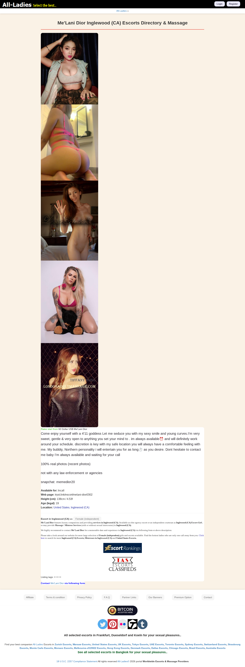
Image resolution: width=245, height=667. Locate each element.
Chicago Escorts (178, 648)
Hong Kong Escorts (118, 648)
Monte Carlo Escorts (41, 648)
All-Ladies (38, 644)
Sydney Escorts (194, 644)
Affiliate (30, 597)
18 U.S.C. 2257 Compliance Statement (76, 661)
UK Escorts (124, 644)
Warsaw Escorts (82, 644)
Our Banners (155, 597)
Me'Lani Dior (57, 583)
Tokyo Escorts (140, 644)
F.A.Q (107, 597)
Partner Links (129, 597)
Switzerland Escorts (215, 644)
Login (219, 3)
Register (233, 3)
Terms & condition (55, 597)
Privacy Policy (84, 597)
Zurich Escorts (63, 644)
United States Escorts (104, 644)
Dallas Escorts (159, 648)
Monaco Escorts (63, 648)
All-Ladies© (123, 661)
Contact (208, 597)
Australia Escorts (216, 648)
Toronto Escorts (174, 644)
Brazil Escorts (197, 648)
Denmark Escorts (140, 648)
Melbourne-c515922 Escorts (90, 648)
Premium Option (183, 597)
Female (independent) (87, 519)
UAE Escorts (157, 644)
